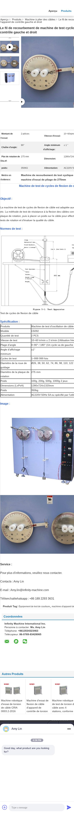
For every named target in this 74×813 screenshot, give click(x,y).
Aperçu (52, 10)
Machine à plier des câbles (40, 19)
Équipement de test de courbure (34, 606)
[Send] (69, 807)
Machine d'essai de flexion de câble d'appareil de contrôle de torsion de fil (37, 707)
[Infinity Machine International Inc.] (20, 10)
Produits (66, 10)
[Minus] (69, 729)
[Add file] (4, 807)
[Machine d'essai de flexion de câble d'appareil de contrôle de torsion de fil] (38, 690)
